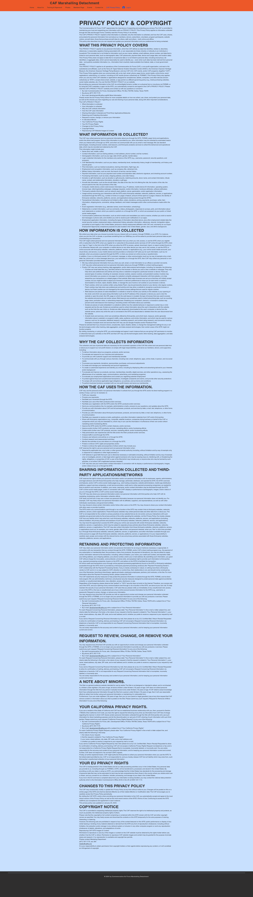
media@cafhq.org (85, 844)
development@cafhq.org (98, 95)
